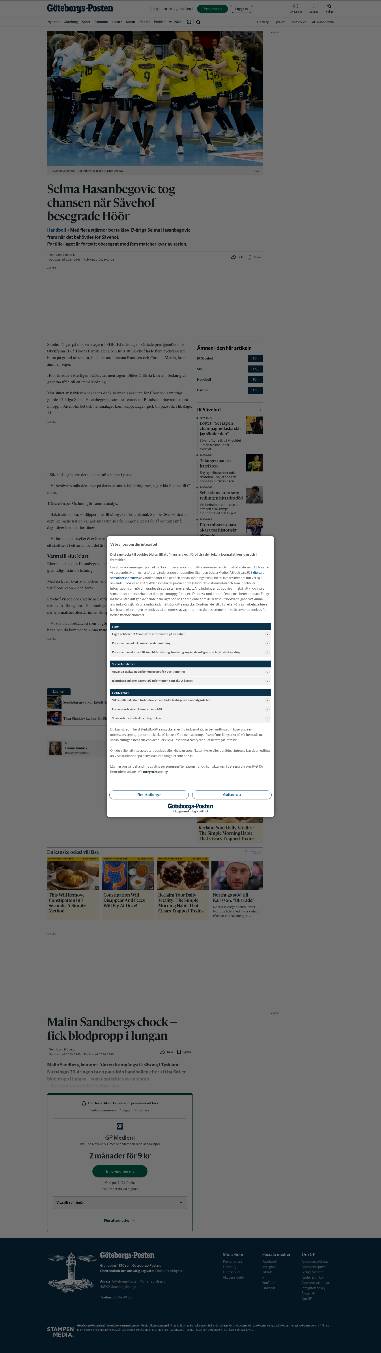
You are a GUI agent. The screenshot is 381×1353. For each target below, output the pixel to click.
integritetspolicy (155, 771)
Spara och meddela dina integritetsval (137, 718)
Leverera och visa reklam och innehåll (137, 709)
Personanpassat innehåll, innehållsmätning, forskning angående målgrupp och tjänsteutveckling (176, 652)
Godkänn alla (232, 795)
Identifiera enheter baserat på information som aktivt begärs (152, 681)
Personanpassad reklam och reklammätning (141, 643)
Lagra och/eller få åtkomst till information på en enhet (148, 634)
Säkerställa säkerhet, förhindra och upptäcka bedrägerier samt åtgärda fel (161, 700)
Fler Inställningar (149, 795)
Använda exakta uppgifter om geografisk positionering (148, 672)
